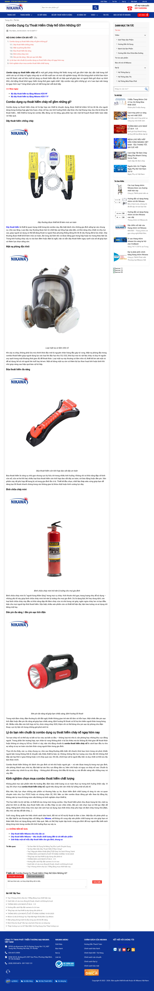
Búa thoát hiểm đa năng (22, 51)
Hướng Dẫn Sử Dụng (125, 44)
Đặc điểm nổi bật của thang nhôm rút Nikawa (137, 226)
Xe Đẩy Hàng (42, 15)
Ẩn (36, 38)
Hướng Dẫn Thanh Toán (93, 944)
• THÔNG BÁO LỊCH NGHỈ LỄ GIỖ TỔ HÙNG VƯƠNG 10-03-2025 (50, 854)
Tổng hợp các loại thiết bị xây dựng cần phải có (25, 910)
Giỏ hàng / (143, 14)
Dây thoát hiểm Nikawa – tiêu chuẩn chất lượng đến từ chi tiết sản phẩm (42, 836)
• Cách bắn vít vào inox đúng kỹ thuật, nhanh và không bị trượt (49, 864)
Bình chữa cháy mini (20, 54)
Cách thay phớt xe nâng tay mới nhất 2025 (137, 114)
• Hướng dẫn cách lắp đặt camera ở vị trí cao (42, 861)
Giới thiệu (59, 944)
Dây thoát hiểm (12, 227)
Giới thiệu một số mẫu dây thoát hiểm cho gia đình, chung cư (37, 839)
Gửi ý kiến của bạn (15, 876)
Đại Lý (124, 1)
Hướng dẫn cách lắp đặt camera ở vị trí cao (23, 907)
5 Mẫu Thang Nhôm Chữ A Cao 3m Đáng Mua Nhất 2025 (137, 102)
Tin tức (106, 15)
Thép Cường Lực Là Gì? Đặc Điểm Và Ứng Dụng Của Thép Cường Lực (33, 926)
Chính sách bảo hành (92, 948)
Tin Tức (114, 1)
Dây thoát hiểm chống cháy (23, 45)
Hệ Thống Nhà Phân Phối (127, 81)
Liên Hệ (144, 1)
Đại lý (117, 68)
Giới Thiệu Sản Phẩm (125, 40)
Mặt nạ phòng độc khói (21, 48)
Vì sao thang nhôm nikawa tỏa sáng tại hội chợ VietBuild (137, 241)
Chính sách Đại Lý (91, 961)
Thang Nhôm (25, 15)
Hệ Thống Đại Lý (124, 72)
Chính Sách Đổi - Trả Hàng (94, 953)
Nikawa (48, 818)
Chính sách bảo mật (91, 966)
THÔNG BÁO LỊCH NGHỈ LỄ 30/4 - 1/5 (22, 904)
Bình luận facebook (35, 876)
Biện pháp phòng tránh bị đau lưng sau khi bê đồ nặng (28, 920)
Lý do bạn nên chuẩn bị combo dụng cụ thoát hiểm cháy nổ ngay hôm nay (37, 60)
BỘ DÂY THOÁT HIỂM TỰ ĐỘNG (62, 15)
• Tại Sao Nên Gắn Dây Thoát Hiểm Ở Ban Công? (44, 849)
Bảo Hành (134, 1)
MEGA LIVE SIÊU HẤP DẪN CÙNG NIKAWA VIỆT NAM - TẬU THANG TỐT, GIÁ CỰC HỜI (138, 143)
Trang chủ (11, 15)
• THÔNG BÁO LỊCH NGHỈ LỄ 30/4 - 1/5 (41, 859)
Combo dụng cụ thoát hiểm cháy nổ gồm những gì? (29, 41)
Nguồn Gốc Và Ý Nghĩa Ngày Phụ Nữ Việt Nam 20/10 (137, 169)
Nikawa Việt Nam (124, 945)
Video (93, 15)
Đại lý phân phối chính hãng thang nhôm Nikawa (138, 253)
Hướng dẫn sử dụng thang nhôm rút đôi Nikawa (138, 200)
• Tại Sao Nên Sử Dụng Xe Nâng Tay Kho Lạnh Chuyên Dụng (48, 846)
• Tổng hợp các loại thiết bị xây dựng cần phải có (44, 856)
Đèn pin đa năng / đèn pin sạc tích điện (27, 57)
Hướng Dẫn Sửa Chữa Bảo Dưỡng (130, 53)
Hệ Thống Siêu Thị (124, 77)
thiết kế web (123, 981)
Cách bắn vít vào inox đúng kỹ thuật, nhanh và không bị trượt (30, 901)
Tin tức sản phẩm (121, 58)
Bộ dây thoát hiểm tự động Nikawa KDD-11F (29, 96)
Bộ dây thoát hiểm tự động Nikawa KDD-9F (29, 93)
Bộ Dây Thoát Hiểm (45, 981)
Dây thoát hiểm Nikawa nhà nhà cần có (27, 834)
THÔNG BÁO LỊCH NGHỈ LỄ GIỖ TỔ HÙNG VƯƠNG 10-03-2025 (31, 913)
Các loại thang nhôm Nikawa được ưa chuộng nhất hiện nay (137, 188)
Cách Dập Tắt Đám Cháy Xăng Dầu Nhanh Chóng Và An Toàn (137, 155)
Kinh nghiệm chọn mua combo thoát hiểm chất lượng (29, 63)
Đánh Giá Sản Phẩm (125, 49)
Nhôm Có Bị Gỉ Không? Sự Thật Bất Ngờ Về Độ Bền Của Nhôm (30, 917)
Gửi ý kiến (97, 882)
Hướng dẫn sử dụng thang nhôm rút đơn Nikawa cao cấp (138, 214)
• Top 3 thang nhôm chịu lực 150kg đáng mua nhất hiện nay (48, 867)
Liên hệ (58, 957)
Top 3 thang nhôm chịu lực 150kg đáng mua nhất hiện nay (29, 898)
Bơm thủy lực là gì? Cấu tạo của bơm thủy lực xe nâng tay (29, 923)
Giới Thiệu (104, 1)
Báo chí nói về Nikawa (122, 15)
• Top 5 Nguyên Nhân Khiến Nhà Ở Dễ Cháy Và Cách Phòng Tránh (50, 851)
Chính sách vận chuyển (93, 957)
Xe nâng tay (81, 15)
